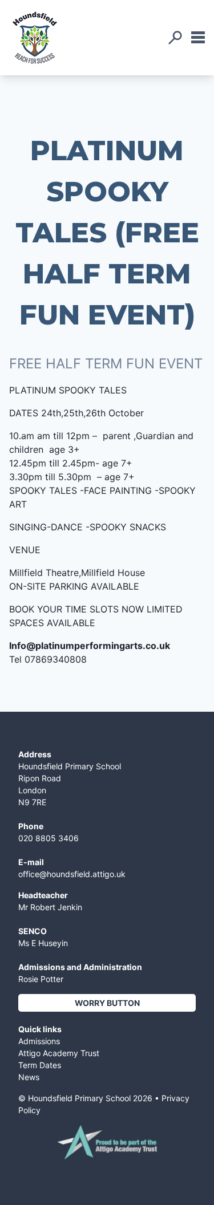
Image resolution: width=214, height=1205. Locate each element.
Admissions (39, 1041)
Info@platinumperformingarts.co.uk (89, 645)
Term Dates (39, 1065)
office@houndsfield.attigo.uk (72, 874)
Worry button (107, 1003)
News (28, 1077)
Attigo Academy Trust (58, 1053)
